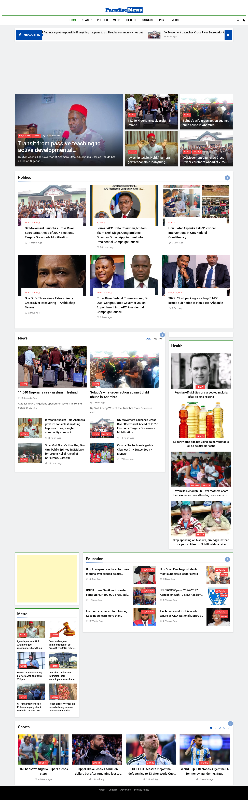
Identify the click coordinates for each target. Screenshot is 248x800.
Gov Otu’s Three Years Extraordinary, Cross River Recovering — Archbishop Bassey (50, 302)
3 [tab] (220, 728)
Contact (113, 789)
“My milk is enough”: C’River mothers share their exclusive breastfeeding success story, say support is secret (201, 495)
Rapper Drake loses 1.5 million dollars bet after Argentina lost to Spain (97, 773)
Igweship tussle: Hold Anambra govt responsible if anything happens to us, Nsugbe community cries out (29, 648)
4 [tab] (224, 728)
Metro (117, 20)
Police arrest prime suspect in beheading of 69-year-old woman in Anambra (63, 150)
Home (73, 20)
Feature (195, 485)
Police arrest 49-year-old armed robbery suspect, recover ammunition (62, 707)
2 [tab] (215, 728)
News (85, 20)
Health (131, 20)
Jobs (175, 20)
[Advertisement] (124, 66)
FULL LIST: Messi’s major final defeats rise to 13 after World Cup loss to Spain (151, 773)
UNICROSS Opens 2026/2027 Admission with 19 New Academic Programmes (181, 595)
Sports (162, 20)
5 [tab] (228, 728)
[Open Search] (238, 20)
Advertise (125, 789)
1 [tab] (211, 728)
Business (147, 20)
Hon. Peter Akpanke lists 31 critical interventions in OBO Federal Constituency (192, 232)
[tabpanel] (43, 757)
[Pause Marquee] (228, 35)
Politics (102, 20)
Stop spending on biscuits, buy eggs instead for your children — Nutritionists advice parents (201, 544)
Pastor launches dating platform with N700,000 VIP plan (29, 676)
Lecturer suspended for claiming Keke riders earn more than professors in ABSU (106, 616)
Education (148, 569)
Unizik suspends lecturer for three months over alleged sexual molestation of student (107, 574)
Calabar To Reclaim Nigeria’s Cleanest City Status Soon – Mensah (135, 449)
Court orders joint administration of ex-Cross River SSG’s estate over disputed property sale (62, 648)
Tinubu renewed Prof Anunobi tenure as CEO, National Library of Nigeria (181, 616)
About (102, 789)
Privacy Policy (141, 789)
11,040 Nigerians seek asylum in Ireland (48, 392)
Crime (22, 135)
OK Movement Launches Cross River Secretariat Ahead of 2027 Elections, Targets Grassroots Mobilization (173, 32)
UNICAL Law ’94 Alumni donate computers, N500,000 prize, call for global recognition (106, 595)
